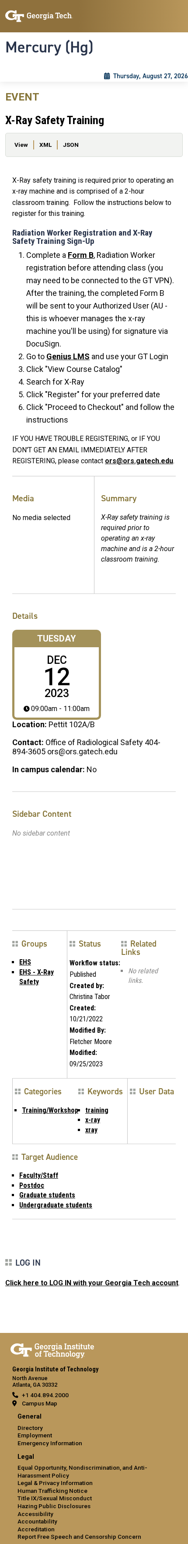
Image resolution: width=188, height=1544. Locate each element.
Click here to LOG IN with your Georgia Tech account (91, 1283)
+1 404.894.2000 (45, 1394)
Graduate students (47, 1195)
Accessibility (35, 1513)
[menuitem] (94, 1430)
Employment (34, 1435)
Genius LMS (68, 356)
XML (45, 144)
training (96, 1110)
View (21, 144)
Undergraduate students (55, 1205)
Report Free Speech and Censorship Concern (79, 1536)
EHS (25, 962)
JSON (71, 144)
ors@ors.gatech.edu (139, 461)
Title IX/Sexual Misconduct (54, 1498)
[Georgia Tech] (52, 1349)
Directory (30, 1427)
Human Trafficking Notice (52, 1490)
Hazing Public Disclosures (54, 1505)
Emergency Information (49, 1443)
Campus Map (39, 1403)
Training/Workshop (50, 1110)
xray (91, 1130)
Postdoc (31, 1185)
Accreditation (36, 1529)
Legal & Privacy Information (55, 1482)
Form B (81, 255)
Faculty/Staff (38, 1175)
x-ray (92, 1120)
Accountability (37, 1521)
